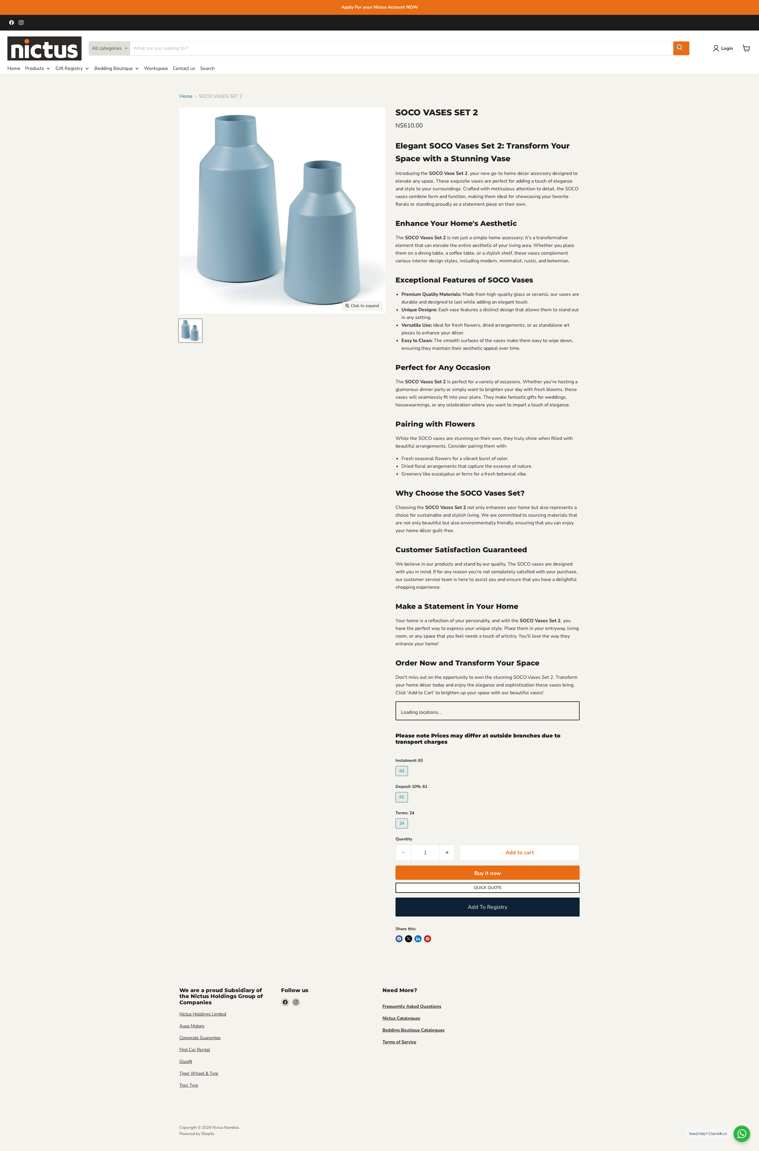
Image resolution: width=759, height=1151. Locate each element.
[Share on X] (408, 938)
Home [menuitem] (13, 68)
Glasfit (185, 1061)
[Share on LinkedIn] (418, 938)
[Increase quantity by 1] (447, 853)
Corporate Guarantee (200, 1038)
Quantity (404, 839)
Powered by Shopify (196, 1133)
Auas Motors (191, 1026)
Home (185, 96)
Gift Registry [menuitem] (69, 68)
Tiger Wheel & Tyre (198, 1073)
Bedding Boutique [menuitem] (113, 68)
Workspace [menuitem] (156, 68)
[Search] (681, 48)
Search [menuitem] (207, 68)
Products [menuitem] (34, 68)
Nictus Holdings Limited (202, 1014)
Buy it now (487, 873)
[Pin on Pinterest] (427, 938)
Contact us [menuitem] (184, 68)
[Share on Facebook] (399, 938)
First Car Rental (194, 1050)
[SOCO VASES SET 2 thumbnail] (190, 330)
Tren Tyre (188, 1085)
